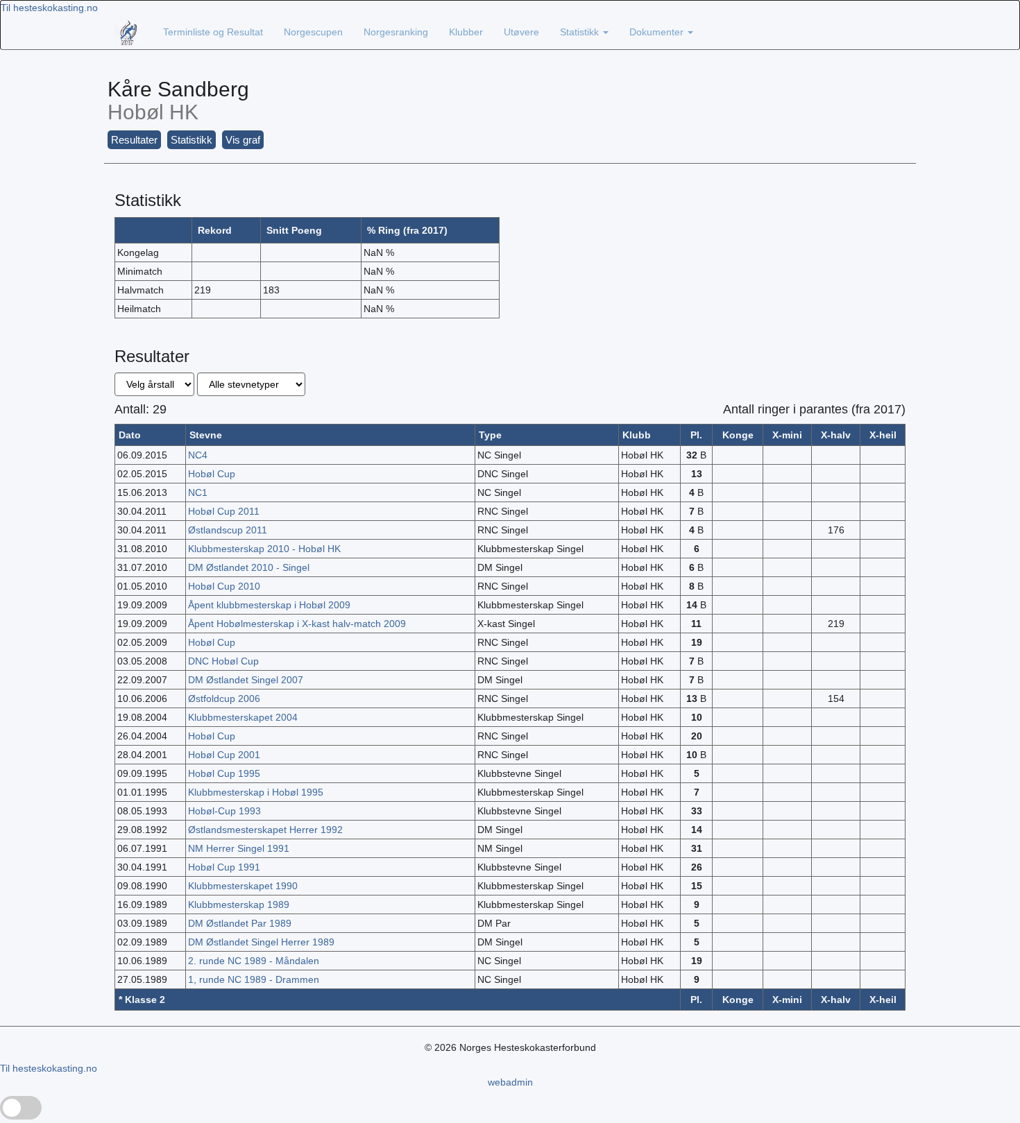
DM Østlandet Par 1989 (239, 923)
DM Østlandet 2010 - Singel (248, 567)
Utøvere (521, 31)
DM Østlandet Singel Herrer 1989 (261, 942)
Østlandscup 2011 (227, 529)
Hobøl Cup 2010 (224, 586)
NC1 (197, 492)
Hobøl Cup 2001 (224, 754)
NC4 (197, 455)
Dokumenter (657, 31)
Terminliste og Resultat (213, 31)
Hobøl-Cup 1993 (224, 810)
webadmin (510, 1082)
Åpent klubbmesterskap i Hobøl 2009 (269, 604)
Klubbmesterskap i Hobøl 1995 (255, 792)
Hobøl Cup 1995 (224, 773)
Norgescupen (313, 31)
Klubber (466, 31)
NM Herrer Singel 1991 (238, 848)
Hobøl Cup (211, 473)
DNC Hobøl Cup (223, 661)
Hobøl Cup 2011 (224, 511)
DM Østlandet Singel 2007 (245, 679)
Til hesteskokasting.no (49, 7)
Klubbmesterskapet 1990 (243, 885)
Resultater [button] (134, 140)
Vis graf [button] (243, 140)
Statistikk (581, 31)
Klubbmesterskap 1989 (238, 904)
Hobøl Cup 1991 (224, 867)
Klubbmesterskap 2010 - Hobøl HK (264, 548)
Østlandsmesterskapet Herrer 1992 (265, 829)
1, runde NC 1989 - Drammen (253, 979)
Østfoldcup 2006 (224, 698)
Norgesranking (396, 31)
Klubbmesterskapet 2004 (243, 717)
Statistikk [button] (191, 140)
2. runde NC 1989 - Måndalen (253, 960)
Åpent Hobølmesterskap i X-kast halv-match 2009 (297, 623)
